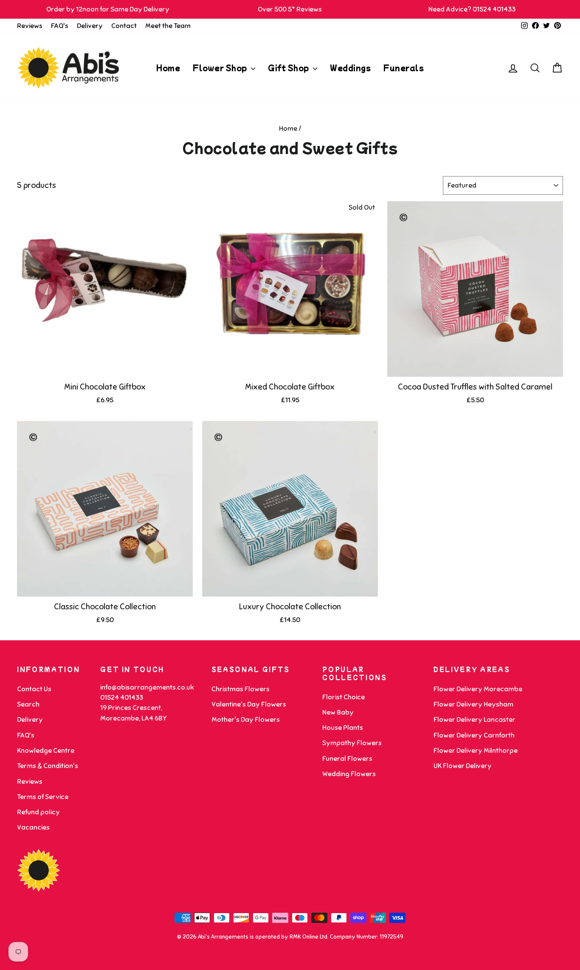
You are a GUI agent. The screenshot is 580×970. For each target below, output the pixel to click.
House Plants (342, 727)
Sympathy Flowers (352, 743)
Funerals (403, 67)
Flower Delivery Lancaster (474, 719)
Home (168, 67)
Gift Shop (289, 67)
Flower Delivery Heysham (473, 704)
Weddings (350, 67)
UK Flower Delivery (463, 766)
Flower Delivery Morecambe (478, 689)
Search (28, 704)
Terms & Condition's (47, 766)
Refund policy (38, 812)
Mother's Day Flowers (245, 719)
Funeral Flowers (347, 758)
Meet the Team (168, 26)
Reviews (29, 26)
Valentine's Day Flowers (248, 704)
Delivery (90, 26)
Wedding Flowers (349, 774)
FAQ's (59, 26)
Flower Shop (221, 67)
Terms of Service (42, 797)
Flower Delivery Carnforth (474, 735)
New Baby (338, 712)
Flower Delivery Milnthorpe (476, 750)
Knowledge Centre (45, 750)
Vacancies (33, 827)
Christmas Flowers (240, 689)
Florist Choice (343, 697)
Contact (124, 26)
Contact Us (34, 689)
